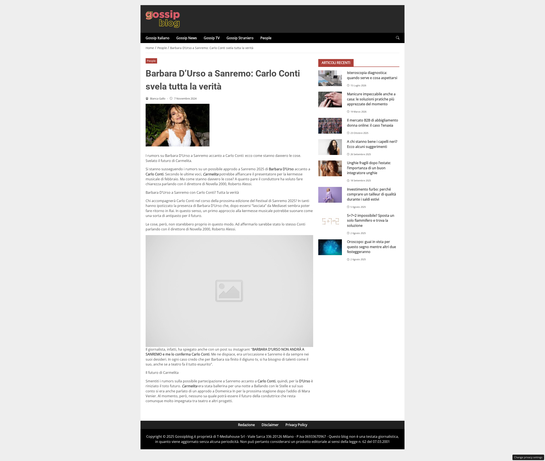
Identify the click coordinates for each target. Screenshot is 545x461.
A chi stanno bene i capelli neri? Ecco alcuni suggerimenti (372, 144)
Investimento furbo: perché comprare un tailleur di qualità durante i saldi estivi (371, 194)
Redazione (246, 424)
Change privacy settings (528, 457)
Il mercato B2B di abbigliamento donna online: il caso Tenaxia (372, 122)
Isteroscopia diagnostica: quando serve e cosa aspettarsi (372, 75)
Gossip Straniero (240, 38)
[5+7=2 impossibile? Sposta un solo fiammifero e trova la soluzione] (330, 221)
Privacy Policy (296, 424)
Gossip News (186, 38)
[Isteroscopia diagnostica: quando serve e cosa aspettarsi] (330, 78)
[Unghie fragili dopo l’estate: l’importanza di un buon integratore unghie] (330, 168)
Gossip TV (212, 38)
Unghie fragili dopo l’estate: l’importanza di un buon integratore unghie (369, 167)
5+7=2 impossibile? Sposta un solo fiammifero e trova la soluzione (370, 220)
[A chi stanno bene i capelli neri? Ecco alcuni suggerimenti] (330, 147)
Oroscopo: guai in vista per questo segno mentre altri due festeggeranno (371, 246)
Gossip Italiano (157, 38)
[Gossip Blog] (163, 18)
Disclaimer (270, 424)
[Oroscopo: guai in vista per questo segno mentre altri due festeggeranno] (330, 247)
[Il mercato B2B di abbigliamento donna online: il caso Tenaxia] (330, 126)
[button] (397, 37)
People (265, 38)
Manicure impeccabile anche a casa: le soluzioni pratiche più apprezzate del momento (371, 99)
